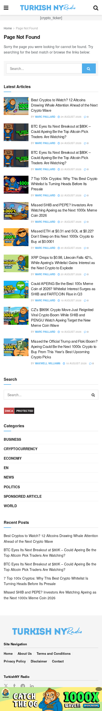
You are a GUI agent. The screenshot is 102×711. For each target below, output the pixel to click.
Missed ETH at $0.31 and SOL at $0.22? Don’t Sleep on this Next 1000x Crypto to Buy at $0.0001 (62, 236)
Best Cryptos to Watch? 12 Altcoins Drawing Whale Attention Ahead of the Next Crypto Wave (64, 105)
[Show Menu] (6, 7)
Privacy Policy (15, 661)
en (6, 467)
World (10, 505)
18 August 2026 (70, 331)
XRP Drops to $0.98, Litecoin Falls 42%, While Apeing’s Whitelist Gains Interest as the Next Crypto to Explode (63, 262)
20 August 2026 (70, 248)
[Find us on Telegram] (23, 686)
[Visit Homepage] (50, 7)
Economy (13, 458)
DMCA (9, 410)
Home (8, 28)
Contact (58, 661)
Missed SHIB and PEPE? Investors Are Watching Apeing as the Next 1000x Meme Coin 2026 (64, 210)
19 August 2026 (70, 300)
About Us (25, 653)
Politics (12, 486)
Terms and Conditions (54, 653)
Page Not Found (27, 28)
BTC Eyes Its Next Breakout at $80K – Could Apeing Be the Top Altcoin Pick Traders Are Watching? (60, 131)
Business (12, 439)
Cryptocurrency (20, 448)
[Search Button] (95, 7)
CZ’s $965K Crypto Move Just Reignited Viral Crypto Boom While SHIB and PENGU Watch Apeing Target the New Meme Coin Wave (62, 317)
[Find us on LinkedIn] (32, 686)
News (9, 477)
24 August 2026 (70, 116)
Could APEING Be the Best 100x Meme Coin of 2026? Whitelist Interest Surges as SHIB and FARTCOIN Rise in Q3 (63, 288)
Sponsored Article (23, 496)
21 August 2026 (70, 221)
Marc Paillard (45, 116)
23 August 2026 (70, 169)
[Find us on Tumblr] (14, 686)
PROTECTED (24, 410)
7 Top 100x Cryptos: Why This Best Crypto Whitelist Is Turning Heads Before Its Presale (64, 183)
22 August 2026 (70, 195)
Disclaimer (39, 661)
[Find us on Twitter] (6, 686)
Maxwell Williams (47, 363)
